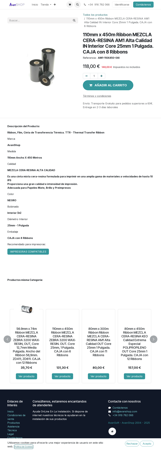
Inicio (10, 411)
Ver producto (26, 376)
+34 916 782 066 (98, 4)
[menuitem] (35, 4)
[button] (77, 4)
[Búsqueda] (74, 20)
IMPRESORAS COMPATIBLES (28, 251)
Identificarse (122, 4)
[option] (80, 338)
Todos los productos (95, 14)
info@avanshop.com (125, 411)
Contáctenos (143, 4)
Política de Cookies (24, 447)
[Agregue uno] (101, 76)
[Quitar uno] (86, 76)
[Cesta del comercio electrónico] (69, 4)
